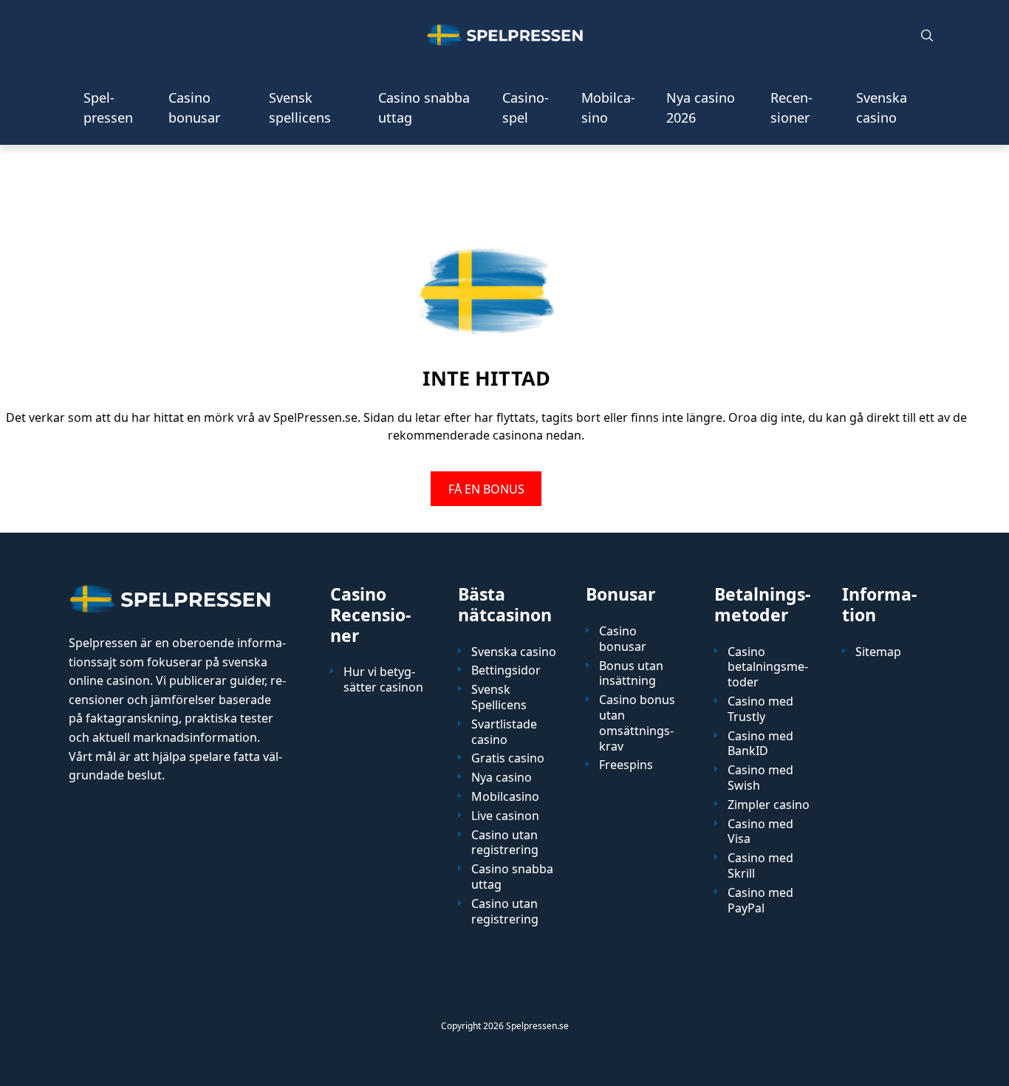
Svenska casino (881, 107)
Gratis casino (507, 758)
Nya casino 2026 (700, 107)
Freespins (626, 765)
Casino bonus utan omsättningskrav (637, 723)
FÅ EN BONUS (486, 488)
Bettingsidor (506, 670)
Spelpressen (108, 107)
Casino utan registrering (504, 842)
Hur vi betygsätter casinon (383, 679)
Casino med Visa (760, 831)
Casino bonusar (194, 107)
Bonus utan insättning (631, 673)
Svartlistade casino (504, 732)
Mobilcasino (608, 107)
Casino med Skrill (760, 865)
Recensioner (791, 107)
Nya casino (501, 777)
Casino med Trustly (760, 709)
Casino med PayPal (760, 900)
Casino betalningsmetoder (768, 667)
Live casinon (505, 816)
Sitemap (878, 652)
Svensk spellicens (300, 107)
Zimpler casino (769, 805)
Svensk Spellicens (499, 697)
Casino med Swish (760, 777)
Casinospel (525, 107)
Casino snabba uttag (424, 107)
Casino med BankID (760, 743)
